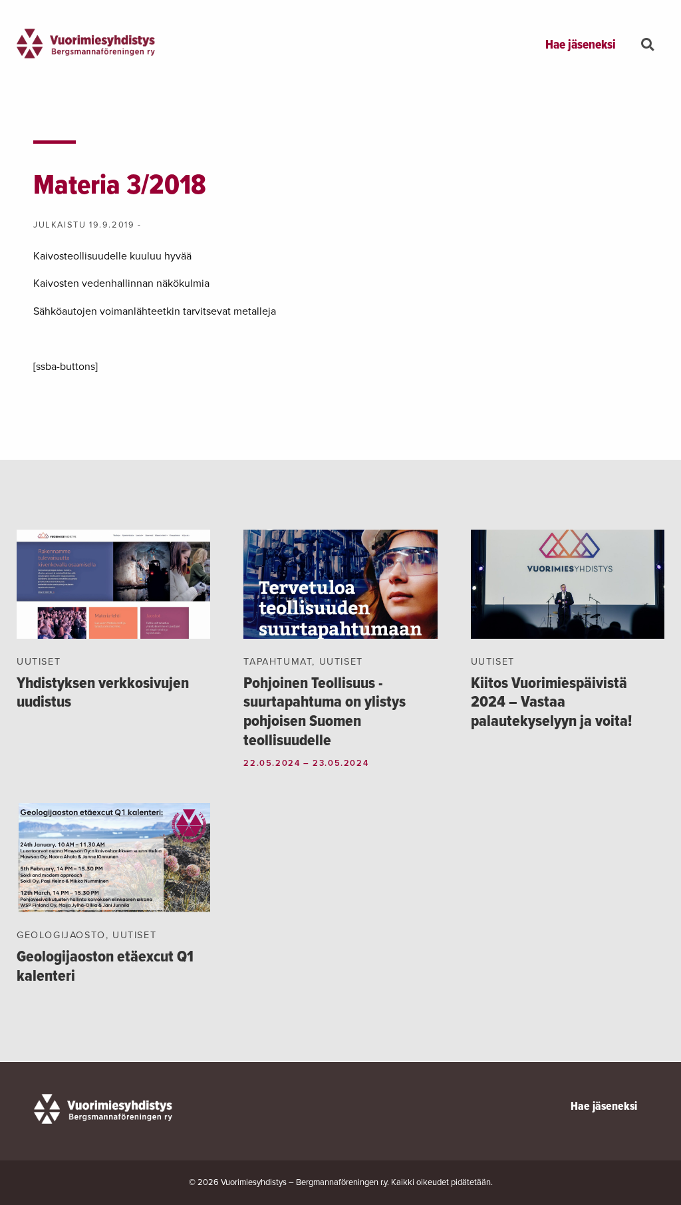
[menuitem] (580, 46)
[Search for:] (651, 48)
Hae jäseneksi (580, 45)
